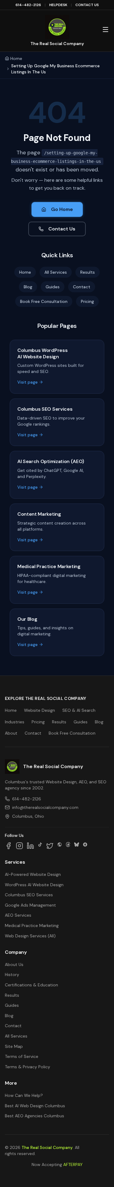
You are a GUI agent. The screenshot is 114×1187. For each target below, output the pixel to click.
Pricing (87, 301)
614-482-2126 (28, 4)
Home (16, 58)
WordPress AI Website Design (34, 884)
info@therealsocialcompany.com (45, 807)
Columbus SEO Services (29, 894)
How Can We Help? (24, 1095)
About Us (14, 964)
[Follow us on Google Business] (85, 845)
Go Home (62, 209)
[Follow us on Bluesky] (76, 845)
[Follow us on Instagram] (19, 845)
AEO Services (18, 915)
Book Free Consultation (43, 301)
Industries (14, 722)
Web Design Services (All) (30, 936)
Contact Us (61, 229)
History (12, 974)
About (11, 733)
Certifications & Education (31, 985)
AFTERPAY (73, 1164)
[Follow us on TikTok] (40, 845)
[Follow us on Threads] (68, 845)
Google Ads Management (30, 905)
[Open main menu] (105, 29)
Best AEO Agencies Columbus (34, 1116)
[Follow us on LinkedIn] (30, 845)
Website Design (39, 710)
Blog (28, 287)
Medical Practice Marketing (32, 925)
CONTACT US (87, 4)
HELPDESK (58, 4)
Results (87, 272)
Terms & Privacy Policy (27, 1066)
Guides (53, 287)
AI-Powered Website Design (33, 874)
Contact (81, 287)
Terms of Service (21, 1056)
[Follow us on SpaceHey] (59, 845)
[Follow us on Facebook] (8, 845)
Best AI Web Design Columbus (35, 1105)
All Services (55, 272)
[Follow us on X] (50, 845)
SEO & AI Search (78, 710)
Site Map (14, 1046)
